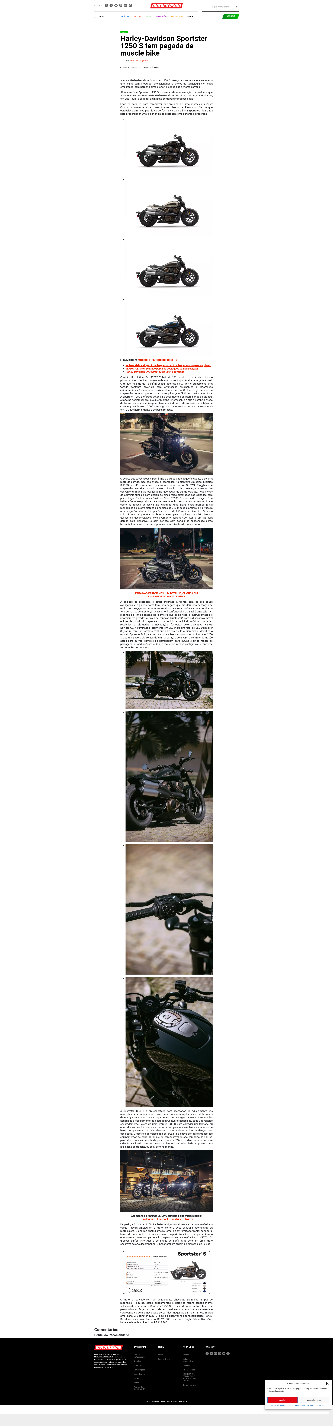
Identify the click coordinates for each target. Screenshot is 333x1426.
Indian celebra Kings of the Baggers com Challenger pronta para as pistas (168, 365)
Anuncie (186, 1365)
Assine (186, 1354)
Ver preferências (314, 1400)
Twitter (189, 1219)
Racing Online (164, 1359)
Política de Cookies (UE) (139, 1388)
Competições (161, 16)
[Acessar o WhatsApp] (130, 6)
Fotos (160, 1354)
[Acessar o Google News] (126, 6)
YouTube (177, 1219)
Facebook (163, 1219)
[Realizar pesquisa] (236, 6)
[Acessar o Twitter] (111, 6)
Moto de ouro (139, 1374)
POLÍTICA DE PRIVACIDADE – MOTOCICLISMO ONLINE (305, 1406)
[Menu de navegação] (95, 17)
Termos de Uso (189, 1385)
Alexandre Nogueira (139, 60)
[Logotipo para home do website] (166, 5)
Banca (190, 16)
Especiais (137, 16)
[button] (327, 1383)
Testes (148, 16)
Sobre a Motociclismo (139, 1355)
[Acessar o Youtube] (116, 6)
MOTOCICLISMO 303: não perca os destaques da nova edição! (162, 368)
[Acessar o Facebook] (106, 6)
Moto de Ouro (177, 16)
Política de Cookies (278, 1406)
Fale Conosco (189, 1369)
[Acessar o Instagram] (121, 6)
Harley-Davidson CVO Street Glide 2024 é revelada (155, 372)
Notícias (125, 16)
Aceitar (282, 1400)
